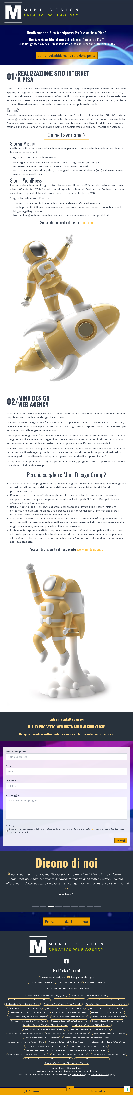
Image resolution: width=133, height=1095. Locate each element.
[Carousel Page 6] (74, 906)
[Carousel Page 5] (66, 906)
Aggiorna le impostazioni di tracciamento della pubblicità (66, 1071)
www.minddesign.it (90, 549)
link (93, 829)
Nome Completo (16, 751)
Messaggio (12, 795)
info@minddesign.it (82, 977)
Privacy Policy (58, 1068)
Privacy (10, 825)
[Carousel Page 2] (43, 906)
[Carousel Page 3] (51, 906)
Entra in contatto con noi (66, 921)
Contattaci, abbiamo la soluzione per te (67, 56)
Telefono (11, 780)
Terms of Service (100, 1074)
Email (9, 766)
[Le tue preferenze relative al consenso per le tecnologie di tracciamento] (127, 1089)
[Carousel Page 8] (90, 906)
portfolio (87, 222)
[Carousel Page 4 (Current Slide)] (58, 906)
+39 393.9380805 (68, 982)
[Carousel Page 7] (82, 906)
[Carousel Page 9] (97, 906)
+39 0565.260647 (41, 982)
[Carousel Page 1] (35, 906)
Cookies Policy (74, 1068)
